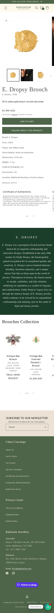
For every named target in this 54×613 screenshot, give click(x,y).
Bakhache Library (13, 489)
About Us (10, 450)
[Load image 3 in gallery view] (41, 75)
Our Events (10, 463)
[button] (6, 8)
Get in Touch (11, 456)
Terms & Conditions (14, 508)
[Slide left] (3, 76)
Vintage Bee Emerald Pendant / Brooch (36, 360)
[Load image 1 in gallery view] (13, 75)
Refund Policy (32, 602)
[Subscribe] (45, 427)
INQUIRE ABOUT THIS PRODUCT (27, 130)
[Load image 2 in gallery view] (27, 75)
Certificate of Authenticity (17, 476)
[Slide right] (51, 76)
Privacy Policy (45, 602)
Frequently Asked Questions (18, 482)
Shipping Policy (12, 514)
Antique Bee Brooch (13, 357)
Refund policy (12, 521)
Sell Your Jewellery (14, 469)
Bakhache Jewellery (12, 602)
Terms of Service (21, 607)
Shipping (14, 114)
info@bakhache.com (21, 568)
